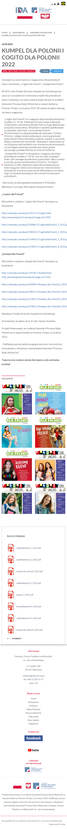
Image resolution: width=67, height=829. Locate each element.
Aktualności (33, 702)
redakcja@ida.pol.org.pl (33, 675)
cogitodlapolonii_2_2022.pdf (28, 559)
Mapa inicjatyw (33, 709)
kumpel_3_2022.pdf (24, 595)
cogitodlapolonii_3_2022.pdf (28, 583)
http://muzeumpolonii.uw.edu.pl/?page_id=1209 (26, 217)
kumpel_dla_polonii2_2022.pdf (29, 571)
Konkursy (33, 705)
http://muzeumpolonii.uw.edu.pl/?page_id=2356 (26, 277)
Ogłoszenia (33, 716)
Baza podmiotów (33, 713)
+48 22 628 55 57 (35, 679)
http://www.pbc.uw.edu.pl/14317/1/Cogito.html (26, 213)
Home (33, 698)
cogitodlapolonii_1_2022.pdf (28, 548)
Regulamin (33, 723)
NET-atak (61, 824)
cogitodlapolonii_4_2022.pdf (28, 618)
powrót (17, 638)
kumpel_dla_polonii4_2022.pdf (29, 630)
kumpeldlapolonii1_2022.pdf (28, 606)
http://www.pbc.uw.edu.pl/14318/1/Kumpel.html (26, 272)
